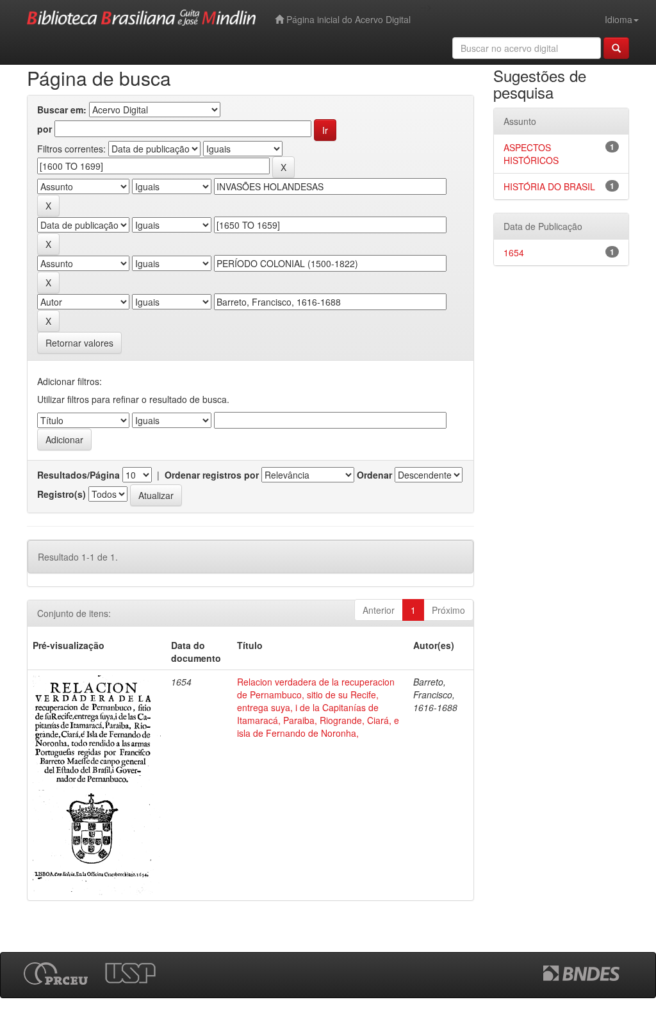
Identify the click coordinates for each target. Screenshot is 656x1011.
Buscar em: (61, 109)
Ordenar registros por (212, 474)
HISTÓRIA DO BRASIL (549, 186)
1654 (514, 252)
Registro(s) (61, 494)
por (44, 128)
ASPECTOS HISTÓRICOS (531, 154)
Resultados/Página (78, 474)
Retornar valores (79, 342)
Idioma (618, 19)
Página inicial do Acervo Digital (347, 19)
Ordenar (374, 474)
